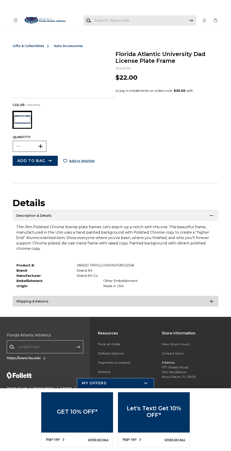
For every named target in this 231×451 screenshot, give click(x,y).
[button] (15, 20)
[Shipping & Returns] (115, 301)
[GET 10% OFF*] (77, 429)
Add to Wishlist (82, 161)
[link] (215, 20)
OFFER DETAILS (98, 439)
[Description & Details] (115, 215)
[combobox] (45, 347)
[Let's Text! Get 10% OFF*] (154, 429)
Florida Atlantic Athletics (29, 335)
